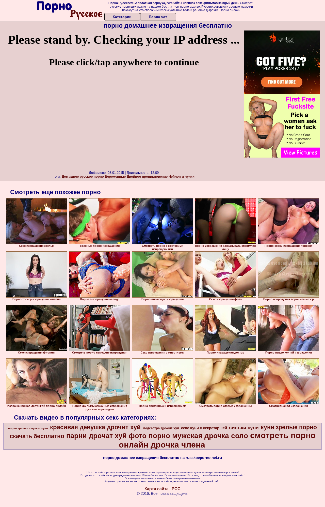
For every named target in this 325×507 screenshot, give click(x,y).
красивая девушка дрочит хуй (95, 427)
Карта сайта (156, 489)
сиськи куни (244, 427)
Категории (122, 17)
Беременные (115, 176)
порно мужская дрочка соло (198, 436)
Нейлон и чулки (181, 176)
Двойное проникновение (147, 176)
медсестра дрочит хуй (161, 428)
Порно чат (158, 17)
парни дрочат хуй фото (106, 436)
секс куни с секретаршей (204, 428)
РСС (176, 489)
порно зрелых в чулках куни (28, 428)
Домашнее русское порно (83, 176)
